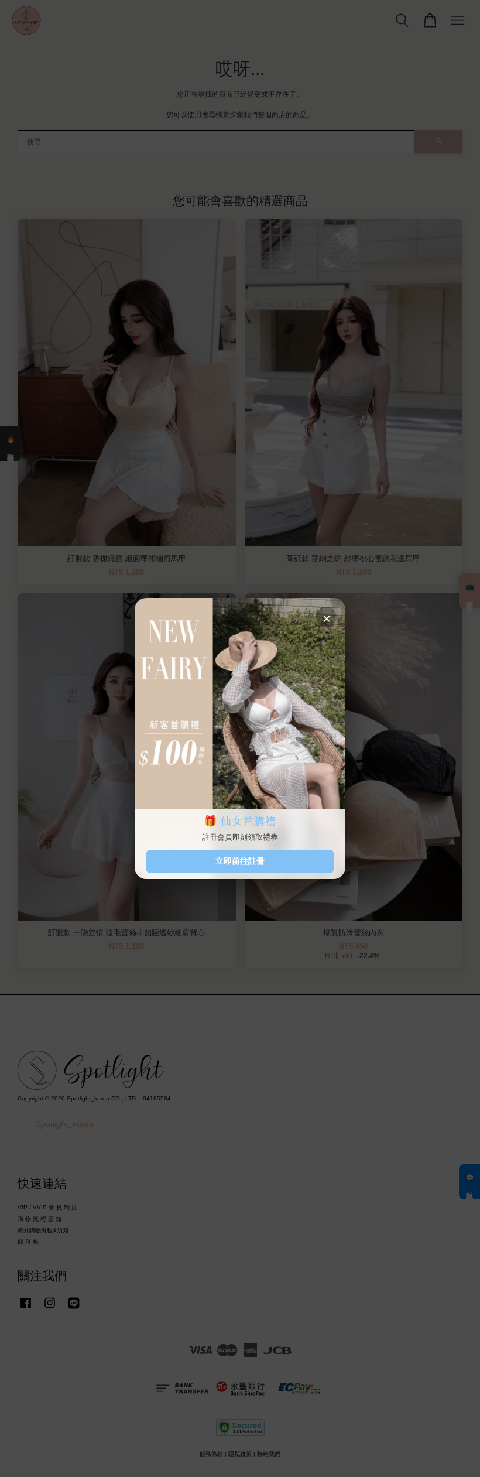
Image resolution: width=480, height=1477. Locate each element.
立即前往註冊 (240, 861)
